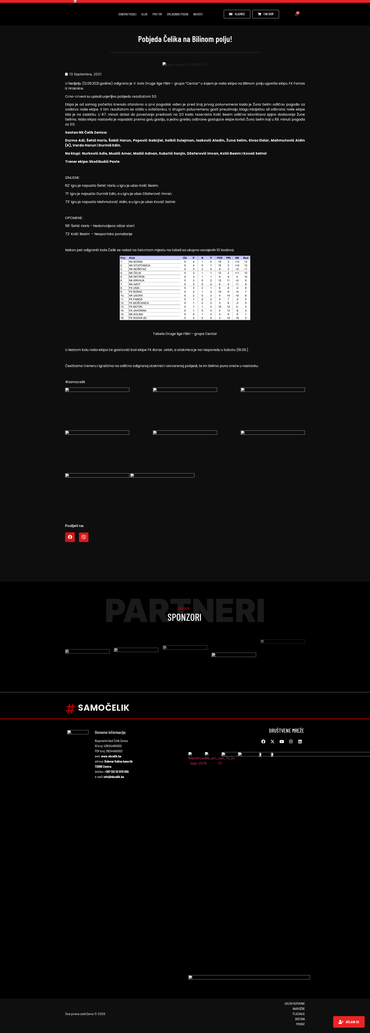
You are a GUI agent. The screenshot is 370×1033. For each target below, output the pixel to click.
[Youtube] (282, 741)
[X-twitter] (272, 741)
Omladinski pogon (177, 14)
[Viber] (83, 537)
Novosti (198, 14)
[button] (70, 537)
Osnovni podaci (127, 14)
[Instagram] (291, 741)
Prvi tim (157, 14)
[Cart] (296, 14)
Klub (144, 14)
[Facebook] (263, 741)
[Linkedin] (300, 741)
